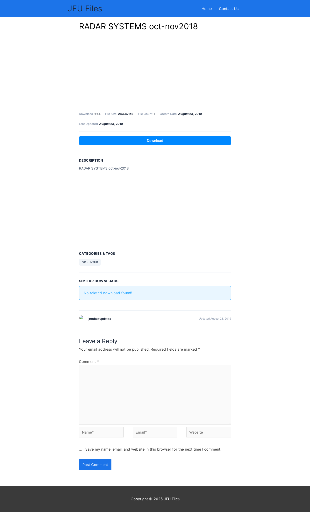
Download (155, 140)
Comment (89, 361)
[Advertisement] (155, 72)
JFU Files (85, 8)
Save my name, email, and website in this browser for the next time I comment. (153, 449)
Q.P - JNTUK (90, 262)
